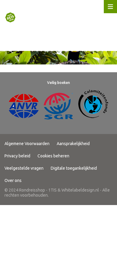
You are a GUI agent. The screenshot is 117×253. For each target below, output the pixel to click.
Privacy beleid (17, 155)
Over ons (13, 180)
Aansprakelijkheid (73, 143)
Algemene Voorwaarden (27, 143)
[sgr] (59, 106)
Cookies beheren (53, 155)
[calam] (93, 106)
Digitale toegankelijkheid (74, 168)
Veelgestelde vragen (24, 168)
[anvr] (24, 106)
